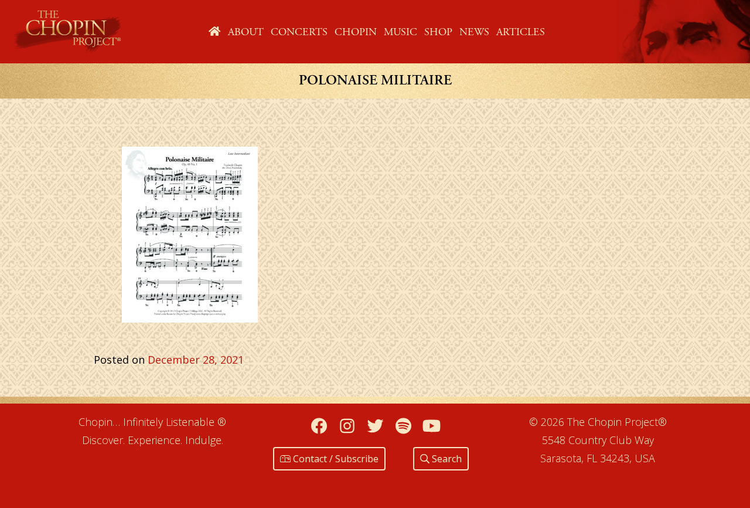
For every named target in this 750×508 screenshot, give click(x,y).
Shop (438, 32)
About (246, 32)
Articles (520, 32)
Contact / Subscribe (335, 458)
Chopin (356, 32)
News (474, 32)
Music (400, 32)
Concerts (299, 32)
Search (445, 458)
